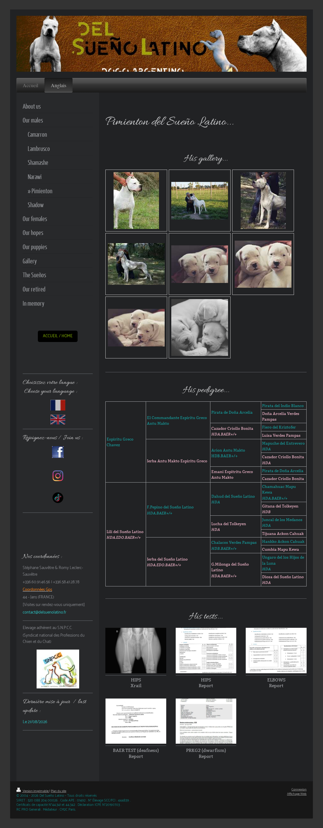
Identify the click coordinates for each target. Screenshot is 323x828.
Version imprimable (35, 791)
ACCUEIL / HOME (58, 336)
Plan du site (58, 791)
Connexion (299, 789)
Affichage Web (297, 794)
